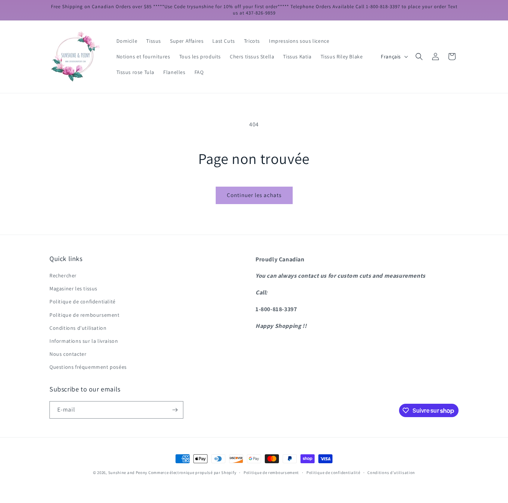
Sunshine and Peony (128, 472)
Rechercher (63, 275)
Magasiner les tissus (73, 288)
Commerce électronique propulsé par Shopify (192, 472)
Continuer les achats (254, 195)
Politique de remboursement (84, 315)
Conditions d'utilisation (77, 328)
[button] (419, 56)
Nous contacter (67, 354)
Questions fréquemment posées (88, 367)
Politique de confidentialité (82, 301)
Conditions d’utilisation (391, 472)
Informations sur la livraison (83, 341)
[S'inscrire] (175, 410)
